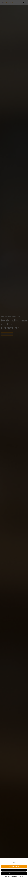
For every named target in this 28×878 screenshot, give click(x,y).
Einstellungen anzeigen (14, 873)
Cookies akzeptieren (14, 866)
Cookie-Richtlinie (7, 876)
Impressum (22, 876)
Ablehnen (14, 870)
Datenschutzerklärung (15, 876)
